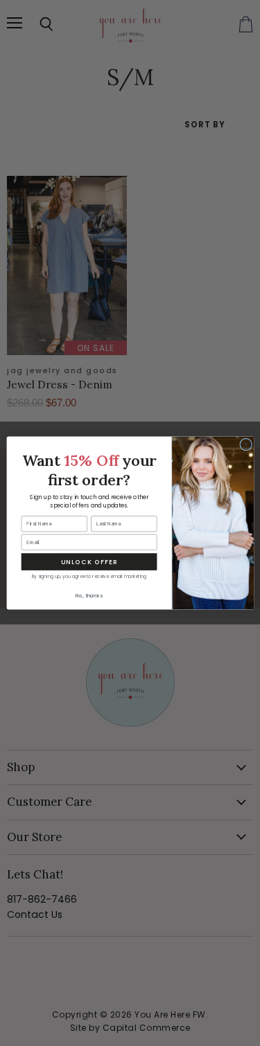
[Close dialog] (245, 444)
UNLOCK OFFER (88, 561)
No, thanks (88, 595)
